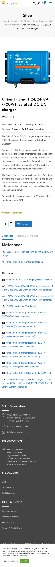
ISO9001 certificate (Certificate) (21, 306)
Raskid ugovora (8, 493)
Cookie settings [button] (11, 561)
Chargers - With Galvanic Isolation (28, 129)
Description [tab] (7, 236)
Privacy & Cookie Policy (12, 528)
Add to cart (23, 224)
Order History (8, 487)
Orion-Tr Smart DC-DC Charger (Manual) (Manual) (29, 279)
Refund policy (8, 522)
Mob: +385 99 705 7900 (17, 426)
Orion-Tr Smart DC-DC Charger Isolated (24, 262)
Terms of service (9, 511)
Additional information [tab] (27, 236)
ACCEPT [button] (24, 561)
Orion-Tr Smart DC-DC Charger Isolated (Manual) (28, 373)
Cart (4, 482)
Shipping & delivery (10, 517)
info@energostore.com (17, 432)
